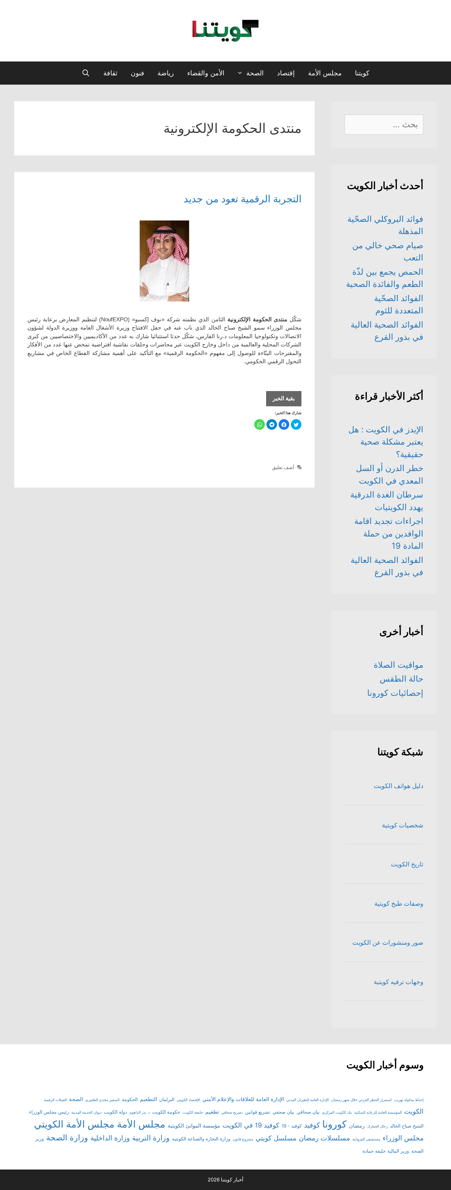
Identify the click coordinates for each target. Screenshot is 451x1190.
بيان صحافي (308, 1112)
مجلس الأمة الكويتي (74, 1124)
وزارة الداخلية (110, 1138)
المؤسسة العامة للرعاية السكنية (378, 1112)
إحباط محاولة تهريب (409, 1100)
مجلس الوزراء (403, 1138)
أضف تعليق (283, 467)
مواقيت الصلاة (398, 665)
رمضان (357, 1125)
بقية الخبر (280, 400)
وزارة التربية (151, 1137)
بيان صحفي (283, 1112)
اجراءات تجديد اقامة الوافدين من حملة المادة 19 (388, 533)
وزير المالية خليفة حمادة (386, 1151)
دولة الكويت (115, 1112)
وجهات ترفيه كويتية (398, 982)
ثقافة (110, 73)
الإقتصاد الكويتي (188, 1100)
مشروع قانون (243, 1139)
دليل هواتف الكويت (398, 786)
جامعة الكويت (193, 1112)
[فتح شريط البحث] (86, 73)
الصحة (255, 73)
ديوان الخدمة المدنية (86, 1112)
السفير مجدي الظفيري (102, 1100)
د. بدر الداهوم (139, 1112)
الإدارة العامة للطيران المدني (307, 1100)
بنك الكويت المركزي (337, 1112)
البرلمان (166, 1099)
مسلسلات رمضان (324, 1138)
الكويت (414, 1111)
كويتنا (362, 73)
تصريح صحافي (232, 1112)
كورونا (334, 1124)
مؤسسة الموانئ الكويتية (194, 1125)
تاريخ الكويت (407, 864)
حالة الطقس (401, 679)
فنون (137, 73)
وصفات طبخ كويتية (398, 903)
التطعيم (148, 1099)
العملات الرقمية (55, 1100)
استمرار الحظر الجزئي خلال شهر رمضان (361, 1100)
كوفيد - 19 (292, 1126)
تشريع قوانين (257, 1112)
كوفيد (312, 1125)
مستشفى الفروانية (366, 1139)
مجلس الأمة (325, 73)
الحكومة (130, 1099)
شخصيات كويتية (402, 825)
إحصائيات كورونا (395, 693)
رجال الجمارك (377, 1126)
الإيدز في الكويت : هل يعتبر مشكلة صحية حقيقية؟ (385, 441)
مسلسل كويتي (276, 1138)
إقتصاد (286, 73)
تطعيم (212, 1111)
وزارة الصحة (67, 1137)
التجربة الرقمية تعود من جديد (242, 199)
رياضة (165, 73)
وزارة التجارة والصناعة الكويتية (201, 1138)
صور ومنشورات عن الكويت (387, 942)
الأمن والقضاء (206, 73)
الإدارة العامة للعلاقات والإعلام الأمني (243, 1099)
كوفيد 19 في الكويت (251, 1125)
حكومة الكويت (166, 1112)
